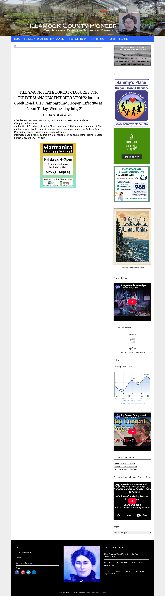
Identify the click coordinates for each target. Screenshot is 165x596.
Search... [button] (123, 39)
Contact (19, 558)
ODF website (39, 137)
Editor (70, 115)
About (112, 39)
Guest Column (44, 39)
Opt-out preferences (24, 563)
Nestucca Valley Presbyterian (125, 466)
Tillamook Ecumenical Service (125, 469)
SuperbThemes (100, 593)
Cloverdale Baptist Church (124, 463)
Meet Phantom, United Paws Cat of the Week (121, 554)
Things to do (97, 39)
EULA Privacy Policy (23, 552)
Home (17, 39)
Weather (60, 39)
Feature (28, 39)
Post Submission (77, 39)
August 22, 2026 (109, 556)
